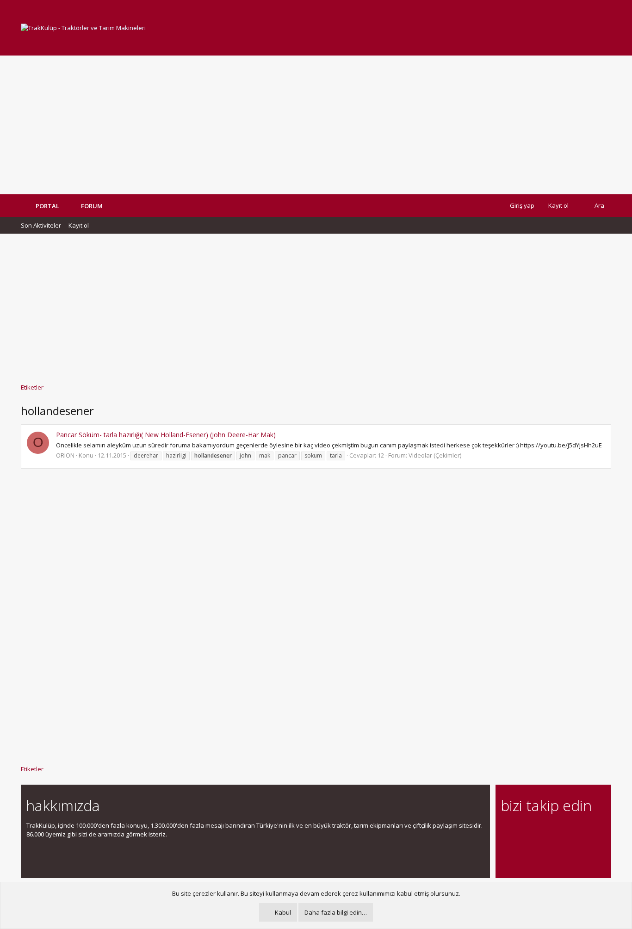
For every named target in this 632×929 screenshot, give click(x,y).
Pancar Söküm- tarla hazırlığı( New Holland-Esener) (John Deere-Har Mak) (166, 434)
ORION (65, 455)
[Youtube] (506, 850)
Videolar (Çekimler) (435, 455)
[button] (110, 206)
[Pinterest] (555, 830)
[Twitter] (587, 830)
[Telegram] (571, 830)
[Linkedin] (538, 830)
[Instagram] (522, 830)
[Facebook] (506, 830)
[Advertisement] (316, 125)
